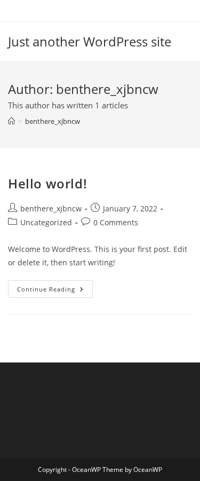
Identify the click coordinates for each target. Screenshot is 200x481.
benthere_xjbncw (52, 121)
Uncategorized (46, 222)
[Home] (11, 121)
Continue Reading (55, 291)
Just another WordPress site (89, 41)
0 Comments (115, 222)
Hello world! (47, 183)
